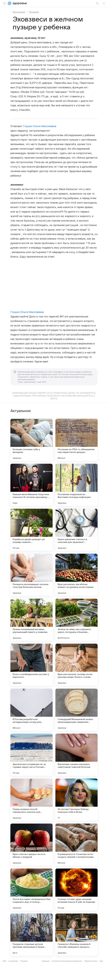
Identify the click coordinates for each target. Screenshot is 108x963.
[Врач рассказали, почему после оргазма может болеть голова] (76, 665)
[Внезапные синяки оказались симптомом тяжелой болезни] (76, 755)
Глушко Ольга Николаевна (39, 126)
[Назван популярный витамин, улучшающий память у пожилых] (31, 620)
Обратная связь (90, 961)
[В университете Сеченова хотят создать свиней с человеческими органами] (76, 845)
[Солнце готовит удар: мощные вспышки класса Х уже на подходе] (76, 890)
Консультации (19, 12)
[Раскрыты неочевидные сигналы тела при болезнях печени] (31, 575)
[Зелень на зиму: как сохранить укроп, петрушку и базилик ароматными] (76, 620)
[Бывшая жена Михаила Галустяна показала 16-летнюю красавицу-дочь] (31, 485)
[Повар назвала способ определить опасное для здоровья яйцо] (31, 800)
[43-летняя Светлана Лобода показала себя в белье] (76, 800)
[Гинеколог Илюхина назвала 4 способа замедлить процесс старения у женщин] (76, 935)
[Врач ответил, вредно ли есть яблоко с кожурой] (31, 845)
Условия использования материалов (67, 961)
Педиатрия (34, 12)
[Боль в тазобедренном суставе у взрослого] (31, 665)
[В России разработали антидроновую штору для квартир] (31, 710)
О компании (13, 961)
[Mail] (9, 3)
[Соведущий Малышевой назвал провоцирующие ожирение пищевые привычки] (76, 710)
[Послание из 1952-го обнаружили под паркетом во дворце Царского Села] (76, 440)
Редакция (46, 961)
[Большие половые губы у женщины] (31, 440)
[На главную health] (19, 3)
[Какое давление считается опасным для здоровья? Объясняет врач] (76, 530)
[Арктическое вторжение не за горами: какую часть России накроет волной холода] (31, 755)
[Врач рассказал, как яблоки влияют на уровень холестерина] (76, 575)
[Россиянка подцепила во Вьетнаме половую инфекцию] (76, 485)
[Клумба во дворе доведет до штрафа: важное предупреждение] (31, 530)
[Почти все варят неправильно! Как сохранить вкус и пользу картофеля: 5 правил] (31, 890)
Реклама (24, 961)
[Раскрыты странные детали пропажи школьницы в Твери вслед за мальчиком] (31, 935)
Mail (4, 961)
